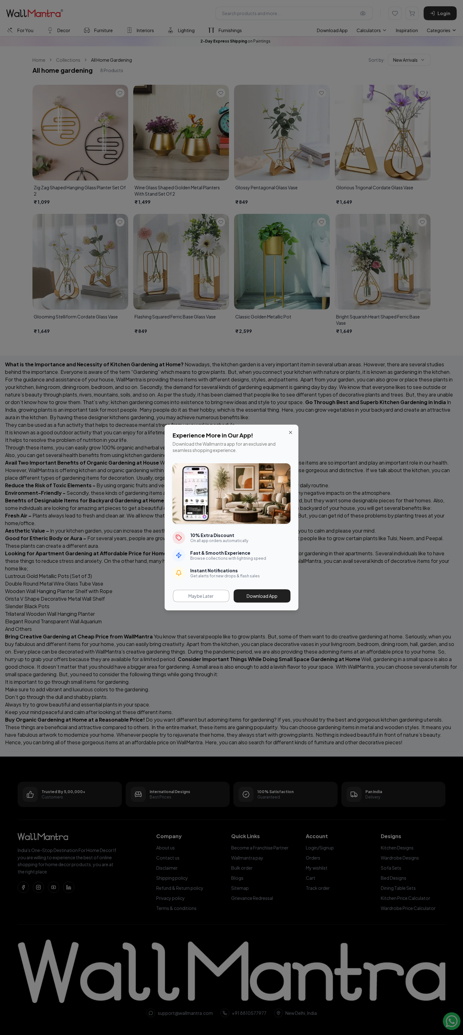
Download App (262, 596)
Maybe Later (201, 596)
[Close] (290, 432)
